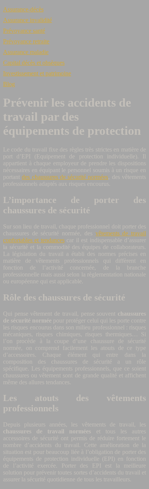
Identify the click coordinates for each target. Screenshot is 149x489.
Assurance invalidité (27, 20)
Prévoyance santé (24, 30)
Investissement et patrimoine (37, 73)
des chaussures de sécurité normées (65, 177)
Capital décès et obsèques (34, 62)
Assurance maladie (26, 52)
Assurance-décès (23, 9)
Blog (9, 84)
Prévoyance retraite (26, 41)
